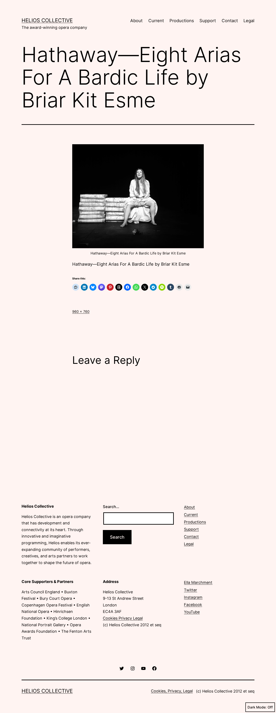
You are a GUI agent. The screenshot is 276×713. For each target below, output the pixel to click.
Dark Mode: (257, 707)
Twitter (190, 590)
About (136, 20)
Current (156, 20)
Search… (111, 506)
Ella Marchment (198, 582)
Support (207, 20)
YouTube (192, 612)
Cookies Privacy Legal (123, 618)
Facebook (193, 604)
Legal (248, 20)
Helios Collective (47, 20)
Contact (230, 20)
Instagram (193, 597)
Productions (181, 20)
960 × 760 (80, 311)
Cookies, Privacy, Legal (172, 691)
